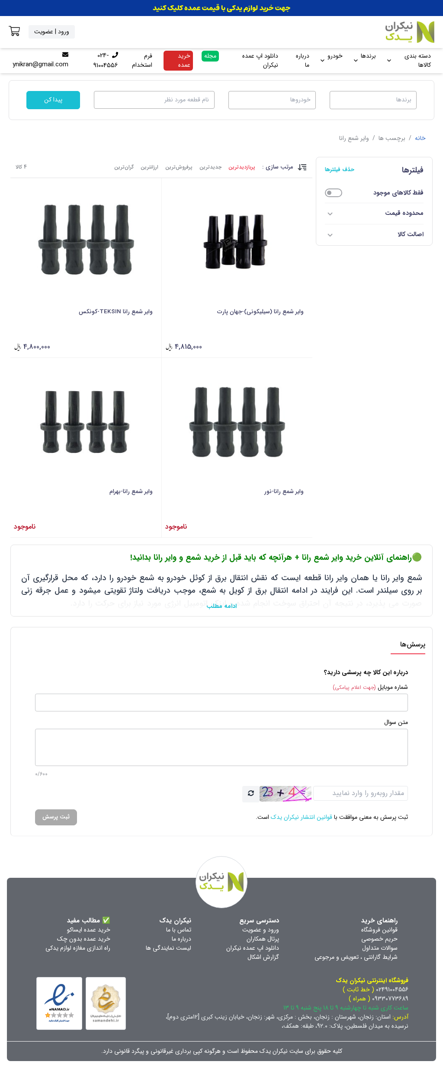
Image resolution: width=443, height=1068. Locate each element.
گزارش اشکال (263, 957)
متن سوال (396, 722)
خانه (420, 138)
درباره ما (302, 60)
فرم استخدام (142, 60)
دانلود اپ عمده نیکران (260, 60)
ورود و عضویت (260, 930)
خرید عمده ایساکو (88, 930)
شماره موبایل (370, 687)
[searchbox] (372, 99)
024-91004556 (105, 60)
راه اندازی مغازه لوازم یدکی (77, 948)
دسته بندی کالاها (417, 60)
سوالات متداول (380, 948)
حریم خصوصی (379, 939)
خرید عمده (184, 60)
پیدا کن (53, 99)
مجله (210, 56)
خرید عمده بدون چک (83, 939)
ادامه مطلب (221, 606)
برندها (368, 56)
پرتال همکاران (263, 939)
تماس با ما (178, 930)
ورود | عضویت (51, 31)
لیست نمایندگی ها (168, 948)
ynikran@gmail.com (40, 64)
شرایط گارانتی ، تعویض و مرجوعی (356, 957)
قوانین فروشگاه (379, 930)
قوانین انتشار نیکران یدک (301, 817)
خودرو (335, 56)
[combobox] (373, 100)
